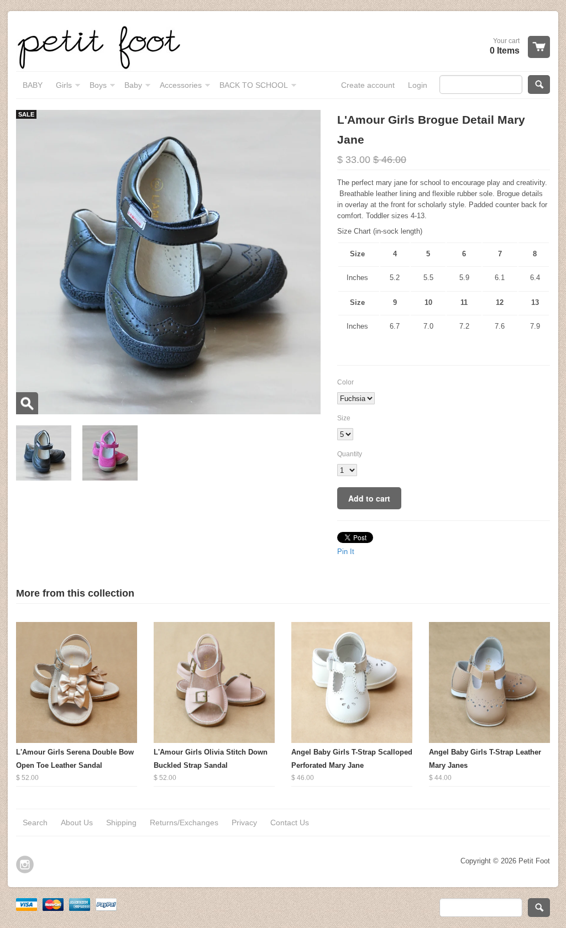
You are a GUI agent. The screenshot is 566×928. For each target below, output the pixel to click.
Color (345, 382)
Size (343, 418)
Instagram (25, 864)
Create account (368, 85)
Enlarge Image (27, 403)
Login (417, 85)
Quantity (349, 454)
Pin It (345, 551)
